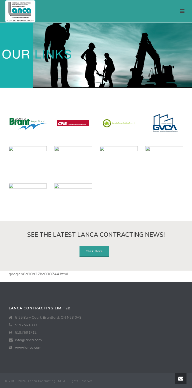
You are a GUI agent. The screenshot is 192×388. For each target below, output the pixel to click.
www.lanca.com (28, 347)
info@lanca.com (28, 340)
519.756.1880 (25, 325)
